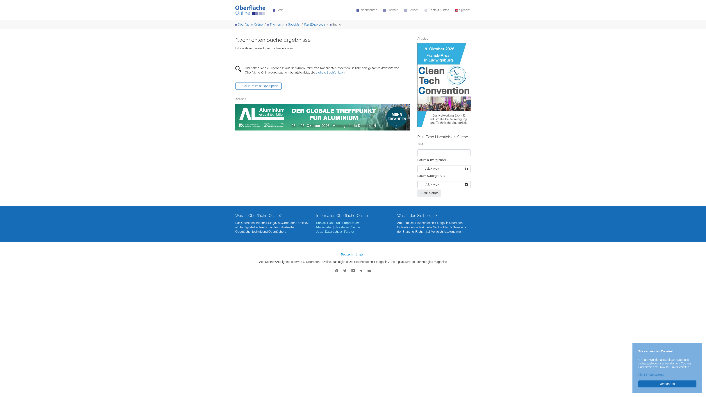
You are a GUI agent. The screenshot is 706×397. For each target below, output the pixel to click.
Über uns (335, 223)
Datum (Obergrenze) (431, 176)
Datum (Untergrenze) (431, 160)
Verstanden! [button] (667, 384)
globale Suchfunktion (330, 72)
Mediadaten (324, 227)
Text (420, 144)
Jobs (319, 231)
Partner (349, 231)
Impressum (351, 223)
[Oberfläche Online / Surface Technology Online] (250, 10)
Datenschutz (333, 231)
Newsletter (341, 227)
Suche (355, 227)
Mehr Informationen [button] (651, 374)
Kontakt (321, 223)
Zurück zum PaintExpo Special (258, 86)
